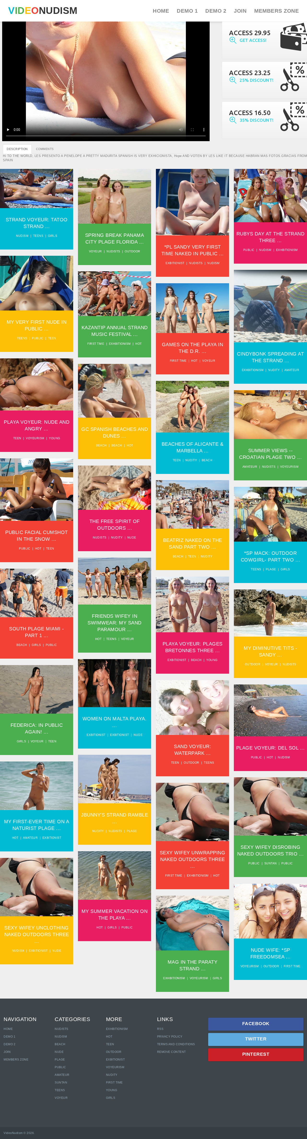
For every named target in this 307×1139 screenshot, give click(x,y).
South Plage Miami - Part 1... (37, 592)
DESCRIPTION (17, 149)
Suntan (270, 863)
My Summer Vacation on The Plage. (114, 874)
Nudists (113, 251)
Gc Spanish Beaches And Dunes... (114, 389)
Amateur (291, 370)
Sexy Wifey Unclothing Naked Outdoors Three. (270, 805)
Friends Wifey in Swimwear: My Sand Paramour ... (115, 622)
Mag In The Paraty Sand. (192, 922)
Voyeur (95, 251)
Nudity (274, 370)
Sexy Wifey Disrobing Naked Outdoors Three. (192, 811)
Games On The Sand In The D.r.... (192, 307)
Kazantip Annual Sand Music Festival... (115, 292)
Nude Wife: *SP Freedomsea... (270, 910)
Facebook (256, 1023)
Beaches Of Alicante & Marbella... (192, 405)
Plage (271, 569)
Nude (131, 537)
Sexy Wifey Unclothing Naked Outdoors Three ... (36, 934)
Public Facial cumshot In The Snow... (37, 488)
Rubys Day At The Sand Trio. (270, 194)
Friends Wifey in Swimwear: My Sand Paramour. (114, 579)
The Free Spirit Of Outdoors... (114, 486)
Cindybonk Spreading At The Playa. (270, 305)
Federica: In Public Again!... (36, 688)
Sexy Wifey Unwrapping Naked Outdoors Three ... (192, 859)
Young (54, 438)
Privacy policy (170, 1036)
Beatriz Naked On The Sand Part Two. (192, 503)
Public (248, 250)
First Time (114, 1082)
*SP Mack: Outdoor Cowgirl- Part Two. (270, 513)
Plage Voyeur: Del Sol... (270, 709)
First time (95, 343)
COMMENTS (45, 149)
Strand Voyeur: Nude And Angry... (36, 383)
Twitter (256, 1038)
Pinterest (256, 1054)
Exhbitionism (287, 250)
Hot (138, 343)
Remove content (171, 1052)
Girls (52, 236)
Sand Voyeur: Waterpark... (192, 706)
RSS (160, 1029)
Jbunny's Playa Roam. (114, 778)
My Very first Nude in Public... (37, 282)
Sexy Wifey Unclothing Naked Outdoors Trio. (36, 886)
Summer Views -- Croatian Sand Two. (270, 413)
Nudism (22, 236)
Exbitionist (174, 263)
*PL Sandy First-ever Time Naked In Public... (192, 201)
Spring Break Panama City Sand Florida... (114, 195)
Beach (101, 445)
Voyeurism (35, 438)
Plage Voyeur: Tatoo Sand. (36, 187)
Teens (38, 236)
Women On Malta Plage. (114, 682)
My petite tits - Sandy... (270, 611)
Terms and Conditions (176, 1044)
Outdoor (132, 251)
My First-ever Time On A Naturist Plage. (36, 784)
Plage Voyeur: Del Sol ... (270, 747)
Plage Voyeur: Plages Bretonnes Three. (192, 603)
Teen (52, 338)
